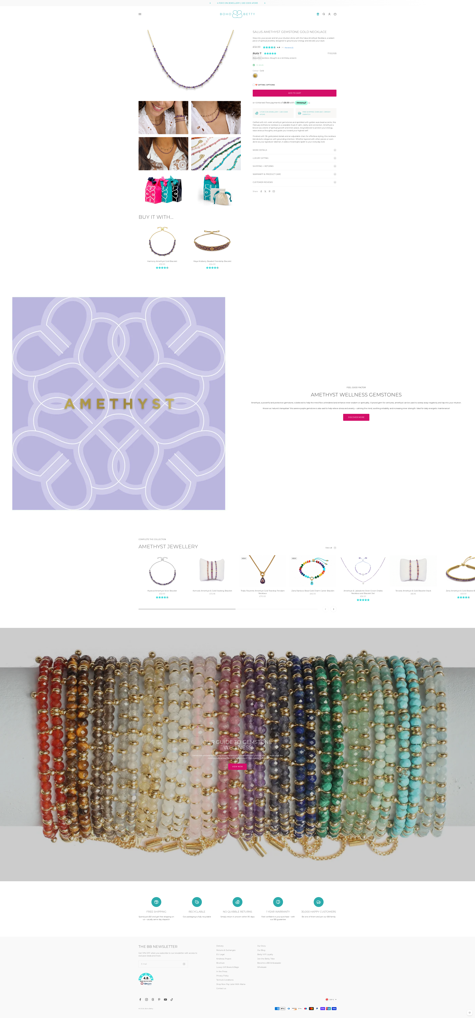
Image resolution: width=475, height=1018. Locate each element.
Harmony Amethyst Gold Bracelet (162, 261)
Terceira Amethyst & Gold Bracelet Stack (413, 591)
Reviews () (289, 48)
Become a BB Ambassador (269, 963)
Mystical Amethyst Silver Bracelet (162, 591)
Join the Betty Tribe (266, 959)
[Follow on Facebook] (140, 999)
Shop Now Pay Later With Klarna (230, 984)
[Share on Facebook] (261, 191)
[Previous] (210, 3)
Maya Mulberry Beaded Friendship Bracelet (212, 261)
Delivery (220, 946)
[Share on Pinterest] (269, 191)
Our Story (261, 946)
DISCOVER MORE (356, 417)
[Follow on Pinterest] (159, 999)
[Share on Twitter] (265, 191)
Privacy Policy (222, 976)
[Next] (264, 3)
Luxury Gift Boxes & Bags (227, 967)
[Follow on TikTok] (171, 999)
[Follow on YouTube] (165, 999)
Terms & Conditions (224, 980)
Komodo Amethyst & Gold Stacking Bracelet (212, 591)
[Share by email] (274, 191)
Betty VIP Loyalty (265, 954)
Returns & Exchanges (225, 950)
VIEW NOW (237, 767)
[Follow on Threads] (152, 999)
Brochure (220, 963)
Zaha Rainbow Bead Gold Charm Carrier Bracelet (312, 591)
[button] (171, 979)
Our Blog (261, 950)
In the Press (221, 971)
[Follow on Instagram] (146, 999)
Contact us (221, 988)
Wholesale (261, 967)
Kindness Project (223, 959)
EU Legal (220, 954)
